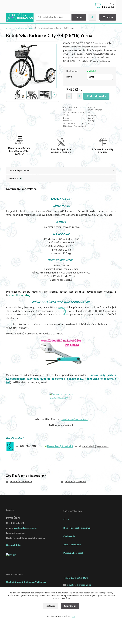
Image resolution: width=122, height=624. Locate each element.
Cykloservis (69, 536)
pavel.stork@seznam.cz (74, 419)
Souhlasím (70, 606)
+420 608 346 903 (75, 578)
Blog (65, 528)
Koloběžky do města (24, 28)
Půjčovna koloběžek (73, 553)
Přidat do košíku (96, 96)
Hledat (79, 17)
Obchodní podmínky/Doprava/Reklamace (26, 582)
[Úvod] (20, 17)
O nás (66, 519)
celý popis (105, 61)
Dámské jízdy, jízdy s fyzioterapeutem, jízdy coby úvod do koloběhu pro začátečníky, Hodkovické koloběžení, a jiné (61, 379)
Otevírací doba (13, 545)
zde (73, 616)
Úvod (8, 28)
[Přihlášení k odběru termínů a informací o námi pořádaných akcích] (61, 404)
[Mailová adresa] (59, 446)
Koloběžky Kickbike (75, 481)
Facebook (74, 528)
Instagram (86, 528)
